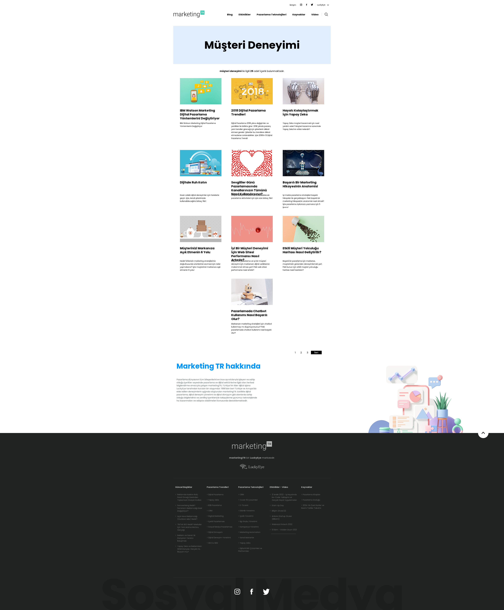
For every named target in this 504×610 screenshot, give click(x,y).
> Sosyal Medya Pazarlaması (219, 527)
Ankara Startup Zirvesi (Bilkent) (281, 517)
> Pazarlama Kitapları (310, 494)
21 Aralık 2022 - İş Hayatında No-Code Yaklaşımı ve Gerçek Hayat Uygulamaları (283, 497)
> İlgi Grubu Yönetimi (247, 521)
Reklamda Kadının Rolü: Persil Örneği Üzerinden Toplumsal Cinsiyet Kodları (188, 497)
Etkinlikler (245, 14)
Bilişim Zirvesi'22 (278, 510)
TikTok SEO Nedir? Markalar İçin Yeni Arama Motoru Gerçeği (188, 527)
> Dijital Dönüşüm (215, 532)
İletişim (293, 5)
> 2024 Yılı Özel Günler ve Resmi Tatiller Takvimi (312, 506)
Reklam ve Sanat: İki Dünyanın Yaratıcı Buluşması (185, 538)
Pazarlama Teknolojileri (271, 14)
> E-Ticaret (243, 505)
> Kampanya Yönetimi (248, 527)
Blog (230, 14)
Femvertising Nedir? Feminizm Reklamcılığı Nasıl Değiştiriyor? (188, 508)
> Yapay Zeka (213, 500)
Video (315, 14)
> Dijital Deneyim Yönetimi (219, 537)
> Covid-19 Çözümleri (248, 500)
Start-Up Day (277, 505)
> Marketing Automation (249, 532)
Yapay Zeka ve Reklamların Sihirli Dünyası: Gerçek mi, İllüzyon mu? (188, 549)
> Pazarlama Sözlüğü (310, 500)
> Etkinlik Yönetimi (246, 510)
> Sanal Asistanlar (246, 537)
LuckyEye (321, 5)
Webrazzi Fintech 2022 (281, 524)
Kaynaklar (298, 14)
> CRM (209, 510)
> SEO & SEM (212, 543)
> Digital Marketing (215, 516)
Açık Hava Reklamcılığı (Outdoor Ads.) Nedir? (186, 517)
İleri (316, 352)
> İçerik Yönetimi (245, 516)
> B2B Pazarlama (214, 505)
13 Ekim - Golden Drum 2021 (283, 529)
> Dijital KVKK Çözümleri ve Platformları (250, 549)
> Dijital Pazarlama (215, 494)
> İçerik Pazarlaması (216, 521)
